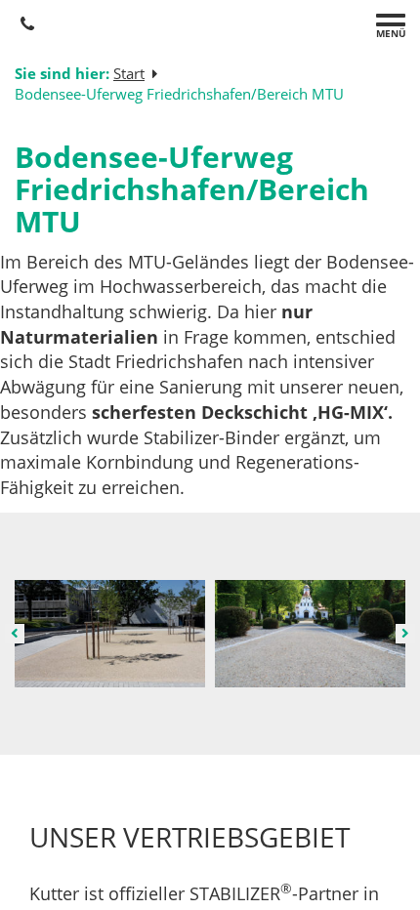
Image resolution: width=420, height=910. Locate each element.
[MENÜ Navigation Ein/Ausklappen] (390, 20)
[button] (14, 633)
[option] (110, 633)
